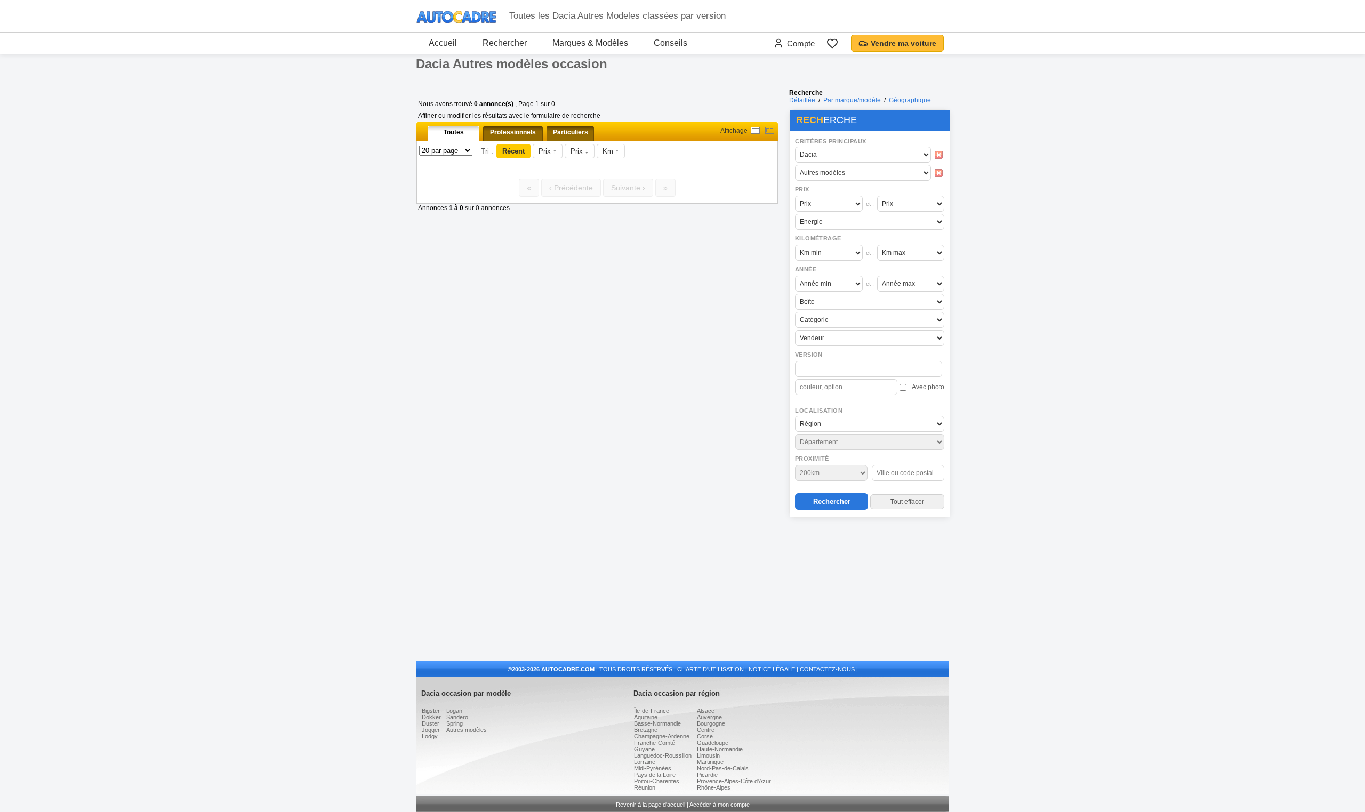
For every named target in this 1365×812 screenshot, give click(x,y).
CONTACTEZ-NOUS (827, 669)
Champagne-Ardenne (661, 736)
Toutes (454, 132)
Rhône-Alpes (713, 787)
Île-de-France (651, 711)
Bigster (431, 711)
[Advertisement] (869, 589)
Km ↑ (611, 151)
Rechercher (505, 42)
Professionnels (513, 132)
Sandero (457, 717)
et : (870, 203)
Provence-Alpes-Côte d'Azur (734, 781)
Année (805, 269)
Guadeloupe (712, 742)
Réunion (644, 787)
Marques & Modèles (590, 42)
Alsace (705, 711)
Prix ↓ (580, 151)
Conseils (670, 42)
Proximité (812, 458)
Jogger (431, 730)
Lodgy (430, 736)
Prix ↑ (548, 151)
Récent (513, 151)
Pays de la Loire (655, 774)
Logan (454, 711)
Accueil (443, 42)
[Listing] (755, 130)
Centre (705, 730)
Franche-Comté (654, 742)
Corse (705, 736)
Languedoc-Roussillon (663, 755)
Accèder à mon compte (719, 804)
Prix (802, 189)
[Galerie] (769, 130)
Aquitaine (645, 717)
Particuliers (570, 132)
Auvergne (709, 717)
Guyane (644, 749)
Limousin (708, 755)
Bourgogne (711, 723)
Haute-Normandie (720, 749)
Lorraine (644, 762)
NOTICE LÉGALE (772, 669)
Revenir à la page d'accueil (650, 804)
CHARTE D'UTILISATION (710, 669)
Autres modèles (466, 730)
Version (809, 354)
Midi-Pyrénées (652, 768)
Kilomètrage (818, 238)
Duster (430, 723)
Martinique (710, 762)
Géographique (910, 100)
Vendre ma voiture (903, 43)
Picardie (707, 774)
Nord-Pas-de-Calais (723, 768)
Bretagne (645, 730)
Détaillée (802, 100)
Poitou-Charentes (656, 781)
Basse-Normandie (657, 723)
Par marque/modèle (852, 100)
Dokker (431, 717)
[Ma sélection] (832, 43)
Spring (454, 723)
